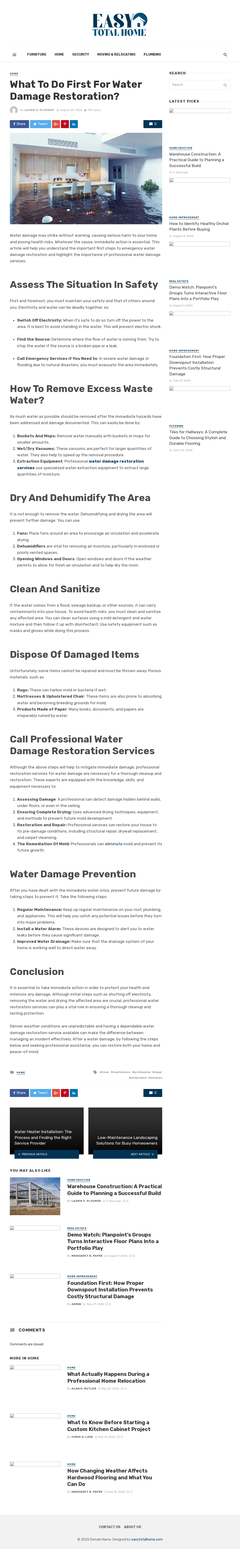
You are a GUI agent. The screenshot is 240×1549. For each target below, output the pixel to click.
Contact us (109, 1527)
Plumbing (152, 55)
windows (156, 1077)
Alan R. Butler (83, 1388)
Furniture (36, 55)
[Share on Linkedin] (74, 124)
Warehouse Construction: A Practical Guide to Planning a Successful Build (114, 1190)
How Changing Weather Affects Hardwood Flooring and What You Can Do (109, 1477)
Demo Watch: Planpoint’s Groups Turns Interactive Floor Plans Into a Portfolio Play (113, 1241)
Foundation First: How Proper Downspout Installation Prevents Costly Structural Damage (110, 1289)
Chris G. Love (82, 1437)
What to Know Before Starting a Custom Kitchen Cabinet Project (108, 1426)
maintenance (121, 1072)
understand (138, 1077)
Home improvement (82, 1276)
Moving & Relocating (116, 55)
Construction (78, 1180)
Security (80, 55)
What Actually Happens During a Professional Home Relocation (108, 1377)
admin (76, 1304)
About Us (132, 1527)
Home (59, 55)
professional (142, 1072)
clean (105, 1072)
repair (158, 1072)
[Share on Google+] (56, 124)
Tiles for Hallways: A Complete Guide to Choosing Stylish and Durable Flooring (198, 438)
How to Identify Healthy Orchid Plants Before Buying (199, 226)
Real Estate (77, 1228)
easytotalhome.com (147, 1539)
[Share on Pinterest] (65, 124)
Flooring (176, 426)
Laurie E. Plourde (39, 110)
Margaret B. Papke (87, 1255)
